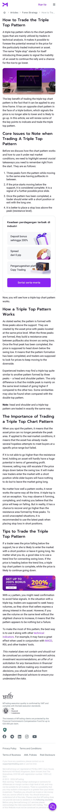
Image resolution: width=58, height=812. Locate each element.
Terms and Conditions (30, 748)
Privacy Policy (9, 748)
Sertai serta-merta (29, 282)
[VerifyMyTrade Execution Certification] (8, 695)
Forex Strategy (30, 12)
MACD (48, 640)
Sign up (42, 4)
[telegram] (12, 736)
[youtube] (34, 736)
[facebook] (4, 736)
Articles (14, 12)
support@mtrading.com (13, 764)
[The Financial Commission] (11, 711)
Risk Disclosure (47, 755)
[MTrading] (5, 5)
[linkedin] (19, 736)
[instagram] (27, 736)
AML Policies (30, 755)
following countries (44, 800)
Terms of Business (12, 755)
